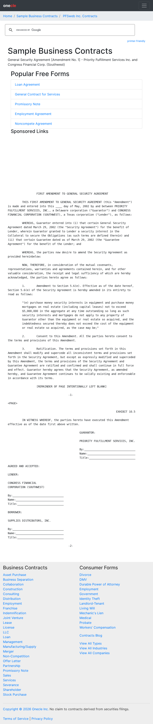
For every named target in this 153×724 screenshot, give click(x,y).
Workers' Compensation (97, 627)
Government (88, 594)
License (8, 627)
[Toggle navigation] (144, 6)
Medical (85, 618)
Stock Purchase (14, 694)
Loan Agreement (27, 84)
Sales (7, 675)
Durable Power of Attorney (99, 584)
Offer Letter (12, 661)
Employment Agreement (33, 114)
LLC (6, 632)
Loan (6, 637)
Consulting (11, 594)
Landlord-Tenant (91, 603)
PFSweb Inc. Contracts (80, 16)
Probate (85, 623)
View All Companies (94, 653)
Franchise (10, 608)
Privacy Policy (42, 719)
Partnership (11, 666)
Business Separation (18, 579)
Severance (11, 685)
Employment (12, 603)
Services (9, 680)
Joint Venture (13, 618)
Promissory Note (27, 104)
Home (7, 16)
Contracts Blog (90, 635)
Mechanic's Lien (91, 613)
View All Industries (93, 648)
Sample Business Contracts (37, 16)
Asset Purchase (14, 575)
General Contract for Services (37, 94)
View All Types (90, 643)
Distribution (12, 599)
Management (13, 642)
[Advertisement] (76, 164)
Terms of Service (15, 719)
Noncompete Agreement (33, 124)
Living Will (87, 608)
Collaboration (13, 584)
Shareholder (12, 690)
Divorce (85, 575)
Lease (7, 623)
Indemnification (14, 613)
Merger (8, 651)
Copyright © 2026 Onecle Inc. (26, 709)
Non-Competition (16, 656)
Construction (13, 589)
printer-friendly (136, 41)
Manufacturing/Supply (19, 647)
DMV (83, 579)
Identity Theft (89, 599)
